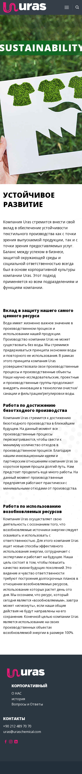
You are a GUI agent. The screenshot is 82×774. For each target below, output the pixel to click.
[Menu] (66, 7)
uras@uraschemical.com (22, 731)
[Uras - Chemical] (24, 7)
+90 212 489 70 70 (17, 726)
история (18, 699)
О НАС (17, 693)
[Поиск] (77, 7)
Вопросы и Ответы (27, 704)
